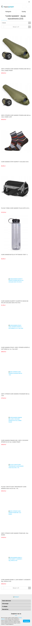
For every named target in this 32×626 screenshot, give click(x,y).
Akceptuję (26, 621)
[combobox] (16, 23)
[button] (16, 601)
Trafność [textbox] (4, 22)
